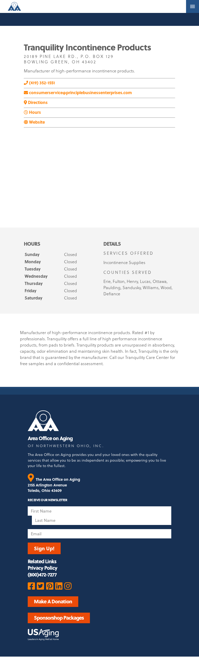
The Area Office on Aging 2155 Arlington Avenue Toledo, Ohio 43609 (54, 485)
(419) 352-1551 (41, 83)
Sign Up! (44, 548)
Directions (37, 102)
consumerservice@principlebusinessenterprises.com (80, 92)
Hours (34, 112)
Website (36, 122)
